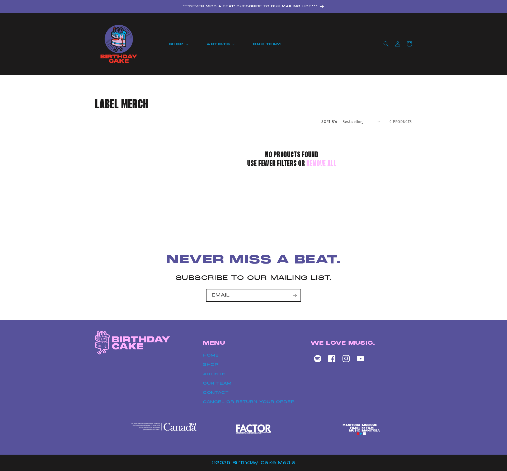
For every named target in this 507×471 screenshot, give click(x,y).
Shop (210, 364)
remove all (321, 164)
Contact (216, 392)
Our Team (217, 383)
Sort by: (329, 121)
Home (211, 355)
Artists (214, 374)
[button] (179, 44)
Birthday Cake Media (264, 462)
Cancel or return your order (248, 401)
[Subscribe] (295, 295)
